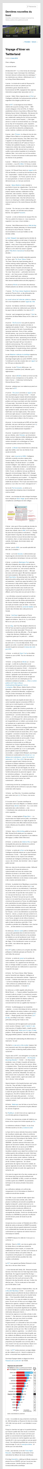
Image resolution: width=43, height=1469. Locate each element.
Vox (34, 1121)
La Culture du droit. (27, 1128)
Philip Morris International (16, 251)
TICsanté (19, 367)
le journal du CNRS (20, 456)
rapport (31, 170)
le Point (31, 96)
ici (35, 77)
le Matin (21, 164)
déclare (16, 806)
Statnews (22, 435)
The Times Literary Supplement (21, 291)
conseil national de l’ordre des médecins (18, 299)
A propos (15, 36)
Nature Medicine (16, 185)
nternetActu (15, 1459)
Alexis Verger (20, 498)
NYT (11, 105)
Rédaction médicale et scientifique (20, 354)
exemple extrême (27, 1444)
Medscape (15, 1104)
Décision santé (18, 931)
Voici (33, 314)
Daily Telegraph (11, 238)
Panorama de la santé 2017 (13, 1361)
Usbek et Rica (26, 842)
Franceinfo (22, 213)
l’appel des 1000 (30, 301)
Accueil (8, 36)
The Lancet (15, 393)
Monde (15, 285)
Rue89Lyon (11, 1113)
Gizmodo (20, 554)
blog (11, 626)
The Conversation (17, 488)
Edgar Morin (27, 816)
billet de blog (32, 225)
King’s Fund (23, 653)
